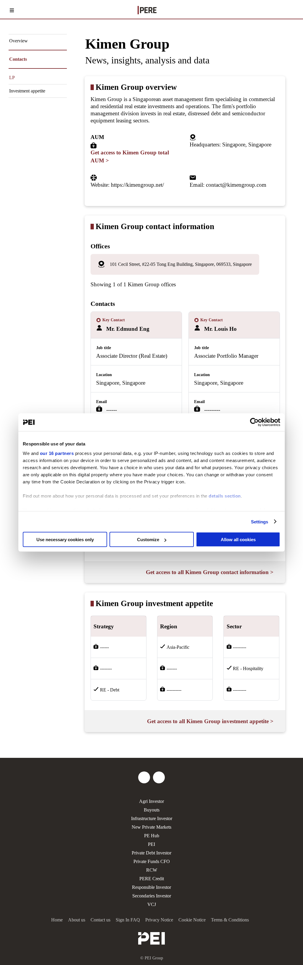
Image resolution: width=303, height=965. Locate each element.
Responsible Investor (151, 887)
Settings (259, 521)
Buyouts (151, 809)
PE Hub (151, 835)
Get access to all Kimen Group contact (209, 572)
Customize (148, 539)
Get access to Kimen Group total (130, 156)
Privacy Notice (159, 919)
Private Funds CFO (151, 861)
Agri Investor (151, 801)
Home (57, 919)
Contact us (100, 919)
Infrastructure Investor (151, 818)
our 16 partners (57, 453)
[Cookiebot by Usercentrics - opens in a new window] (254, 422)
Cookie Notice (192, 919)
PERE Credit (151, 878)
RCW (151, 870)
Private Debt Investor (151, 852)
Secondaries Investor (151, 895)
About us (76, 919)
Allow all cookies (238, 539)
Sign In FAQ (128, 919)
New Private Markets (151, 827)
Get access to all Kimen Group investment (210, 721)
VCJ (151, 904)
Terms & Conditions (230, 919)
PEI (151, 844)
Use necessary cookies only (65, 539)
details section (225, 495)
